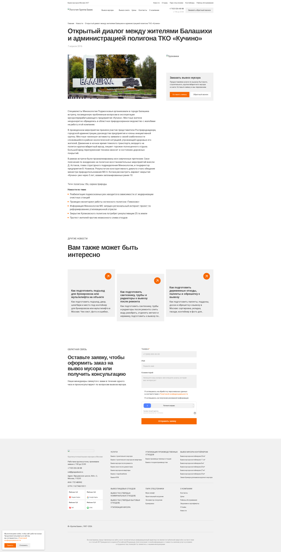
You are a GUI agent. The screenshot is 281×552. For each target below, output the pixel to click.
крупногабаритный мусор (90, 146)
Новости (156, 3)
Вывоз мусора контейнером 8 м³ (192, 463)
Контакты (184, 493)
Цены (182, 496)
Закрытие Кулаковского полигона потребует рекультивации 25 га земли (108, 213)
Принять (10, 545)
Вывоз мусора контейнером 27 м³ (192, 470)
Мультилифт (150, 493)
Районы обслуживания (205, 3)
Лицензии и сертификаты (189, 503)
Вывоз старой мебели (119, 474)
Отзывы (165, 3)
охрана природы (98, 184)
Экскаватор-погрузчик (154, 500)
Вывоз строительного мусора (121, 456)
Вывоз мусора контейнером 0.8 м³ (192, 456)
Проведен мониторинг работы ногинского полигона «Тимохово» (104, 201)
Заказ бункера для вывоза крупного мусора (196, 477)
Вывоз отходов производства (157, 462)
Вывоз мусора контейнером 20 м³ (192, 467)
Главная (71, 23)
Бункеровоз (150, 503)
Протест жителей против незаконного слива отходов (98, 217)
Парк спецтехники (176, 3)
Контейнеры (189, 3)
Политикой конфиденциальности (174, 394)
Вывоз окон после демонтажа (122, 467)
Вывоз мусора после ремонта (121, 463)
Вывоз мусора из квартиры (120, 470)
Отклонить (24, 545)
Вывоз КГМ (115, 477)
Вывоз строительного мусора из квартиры (126, 460)
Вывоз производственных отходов (158, 459)
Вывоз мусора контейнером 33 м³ (192, 474)
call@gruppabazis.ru (75, 472)
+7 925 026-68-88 (176, 9)
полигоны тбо (81, 184)
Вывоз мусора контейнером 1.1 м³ (192, 460)
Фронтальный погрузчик (155, 496)
